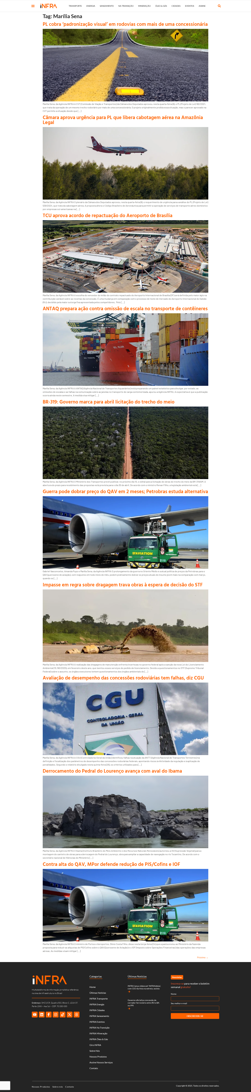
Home (92, 987)
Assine (202, 6)
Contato (93, 1068)
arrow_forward (129, 991)
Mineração (144, 6)
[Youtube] (35, 1014)
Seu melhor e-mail (179, 1003)
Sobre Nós (94, 1050)
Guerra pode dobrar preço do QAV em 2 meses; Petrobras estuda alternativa (125, 491)
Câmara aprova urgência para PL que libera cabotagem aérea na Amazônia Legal (123, 120)
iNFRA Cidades (97, 1010)
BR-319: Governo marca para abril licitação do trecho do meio (108, 401)
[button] (33, 6)
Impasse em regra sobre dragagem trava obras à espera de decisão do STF (123, 584)
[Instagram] (56, 1014)
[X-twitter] (69, 1014)
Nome (173, 994)
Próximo (202, 957)
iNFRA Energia (96, 1004)
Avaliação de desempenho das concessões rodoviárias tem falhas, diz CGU (123, 677)
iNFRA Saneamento (99, 1016)
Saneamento (107, 6)
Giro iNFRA (95, 1045)
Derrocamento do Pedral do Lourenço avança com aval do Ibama (112, 771)
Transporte (75, 6)
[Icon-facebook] (49, 1014)
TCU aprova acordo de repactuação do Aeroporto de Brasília (107, 215)
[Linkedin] (42, 1014)
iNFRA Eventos (97, 1021)
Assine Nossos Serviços (101, 1062)
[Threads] (76, 1014)
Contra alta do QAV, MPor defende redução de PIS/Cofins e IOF (111, 864)
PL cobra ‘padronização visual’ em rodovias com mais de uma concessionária (125, 24)
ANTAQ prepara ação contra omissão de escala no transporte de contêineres (125, 308)
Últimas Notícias (97, 992)
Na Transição (125, 6)
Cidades (176, 6)
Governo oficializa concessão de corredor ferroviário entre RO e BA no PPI (143, 1003)
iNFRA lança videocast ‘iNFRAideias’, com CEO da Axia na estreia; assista (144, 987)
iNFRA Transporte (98, 998)
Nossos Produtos (98, 1056)
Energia (90, 6)
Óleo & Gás (161, 6)
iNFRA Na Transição (99, 1027)
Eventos (189, 6)
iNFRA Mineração (98, 1033)
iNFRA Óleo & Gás (98, 1039)
